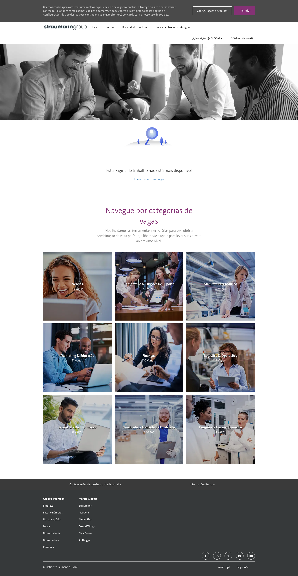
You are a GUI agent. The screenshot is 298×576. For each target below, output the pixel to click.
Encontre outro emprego (149, 179)
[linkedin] (217, 556)
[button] (199, 38)
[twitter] (228, 556)
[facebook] (205, 556)
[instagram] (240, 556)
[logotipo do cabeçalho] (65, 27)
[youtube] (251, 556)
